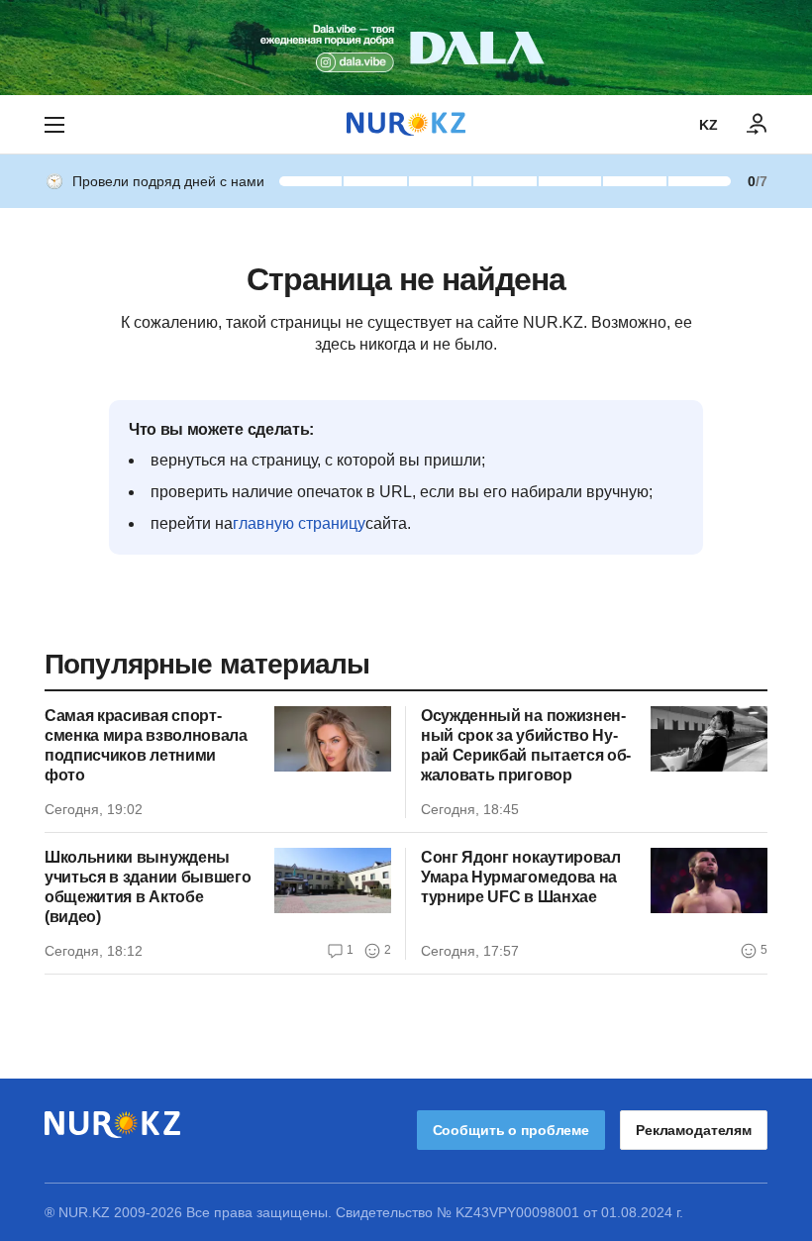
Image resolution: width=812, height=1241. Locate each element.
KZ (708, 125)
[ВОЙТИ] (757, 125)
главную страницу (299, 523)
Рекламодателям (694, 1130)
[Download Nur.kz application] (406, 47)
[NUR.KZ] (406, 124)
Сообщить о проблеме (511, 1130)
